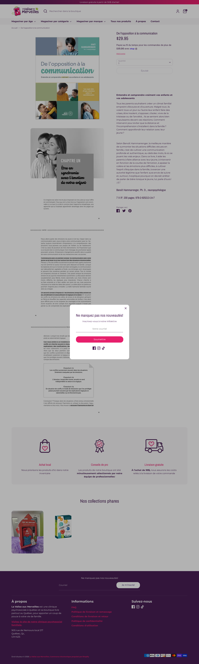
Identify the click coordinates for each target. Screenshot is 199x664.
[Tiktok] (103, 348)
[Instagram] (98, 348)
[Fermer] (126, 308)
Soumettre (100, 339)
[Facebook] (94, 348)
